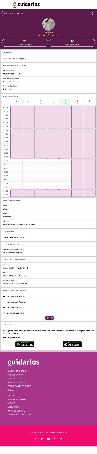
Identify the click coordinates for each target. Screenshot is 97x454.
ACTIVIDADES (13, 407)
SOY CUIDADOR (14, 378)
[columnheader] (16, 102)
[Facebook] (36, 439)
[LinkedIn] (42, 439)
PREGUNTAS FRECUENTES (19, 386)
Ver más (49, 318)
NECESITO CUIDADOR (17, 371)
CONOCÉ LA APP (15, 375)
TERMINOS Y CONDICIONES (20, 414)
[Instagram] (55, 439)
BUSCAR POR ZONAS (17, 399)
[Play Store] (24, 346)
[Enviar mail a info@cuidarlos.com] (61, 439)
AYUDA (10, 390)
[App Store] (72, 346)
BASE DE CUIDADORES (17, 382)
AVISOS (10, 395)
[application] (16, 117)
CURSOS (11, 403)
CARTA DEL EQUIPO (16, 411)
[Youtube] (48, 439)
